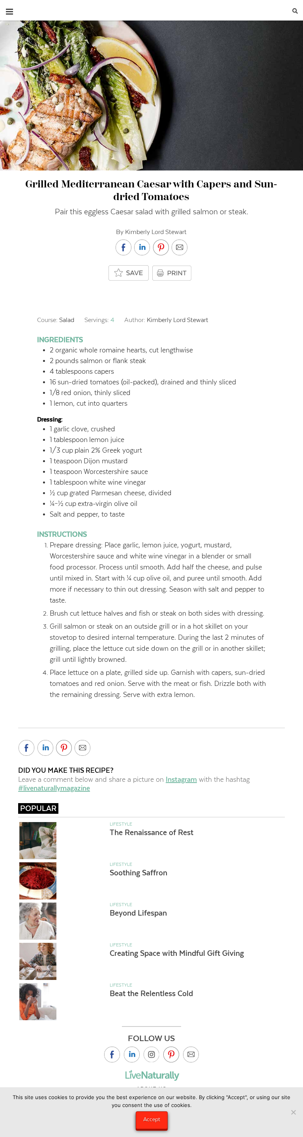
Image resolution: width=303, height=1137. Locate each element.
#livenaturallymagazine (54, 788)
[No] (293, 1112)
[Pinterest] (171, 1054)
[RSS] (191, 1054)
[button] (9, 10)
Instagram (181, 779)
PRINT (173, 273)
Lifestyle (121, 824)
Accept (151, 1119)
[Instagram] (151, 1054)
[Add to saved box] (129, 273)
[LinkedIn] (132, 1054)
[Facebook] (112, 1054)
